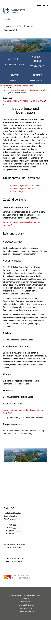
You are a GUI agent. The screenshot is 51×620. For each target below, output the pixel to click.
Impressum (25, 599)
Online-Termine (36, 59)
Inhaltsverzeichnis (26, 608)
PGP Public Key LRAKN (14, 561)
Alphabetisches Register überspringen (16, 85)
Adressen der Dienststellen (12, 547)
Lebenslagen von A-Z (37, 90)
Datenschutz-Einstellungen (25, 605)
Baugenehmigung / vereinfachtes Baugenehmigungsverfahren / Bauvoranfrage (24, 188)
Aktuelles (14, 59)
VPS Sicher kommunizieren (15, 558)
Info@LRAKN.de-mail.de (14, 531)
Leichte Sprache (10, 26)
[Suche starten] (46, 19)
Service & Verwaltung (18, 90)
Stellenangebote (36, 80)
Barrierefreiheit (9, 30)
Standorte (14, 80)
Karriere (36, 75)
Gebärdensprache (26, 26)
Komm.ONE (30, 611)
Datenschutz (25, 602)
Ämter (15, 75)
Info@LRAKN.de (11, 534)
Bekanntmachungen (15, 64)
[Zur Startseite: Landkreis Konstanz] (14, 11)
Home (5, 90)
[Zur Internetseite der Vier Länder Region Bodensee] (18, 577)
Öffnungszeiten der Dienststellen (14, 545)
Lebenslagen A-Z (36, 66)
